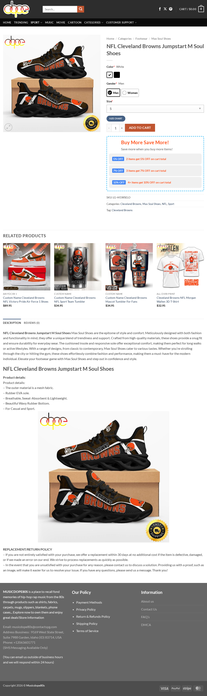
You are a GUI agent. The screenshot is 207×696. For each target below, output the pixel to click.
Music (49, 22)
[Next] (204, 280)
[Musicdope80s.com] (20, 9)
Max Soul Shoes (161, 38)
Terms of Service (87, 631)
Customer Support (120, 22)
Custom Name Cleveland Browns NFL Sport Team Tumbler (75, 299)
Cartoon (74, 22)
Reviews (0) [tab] (32, 322)
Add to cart (140, 127)
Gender (112, 83)
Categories (92, 22)
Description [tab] (12, 322)
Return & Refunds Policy (93, 616)
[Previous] (3, 280)
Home (7, 22)
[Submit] (80, 9)
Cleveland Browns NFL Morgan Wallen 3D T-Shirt (176, 299)
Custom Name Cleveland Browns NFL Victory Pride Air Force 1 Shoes (25, 299)
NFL (164, 204)
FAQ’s (145, 617)
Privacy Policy (86, 609)
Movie (60, 22)
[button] (191, 9)
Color (111, 66)
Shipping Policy (86, 623)
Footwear (141, 38)
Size (110, 101)
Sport (35, 22)
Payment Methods (89, 602)
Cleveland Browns (130, 204)
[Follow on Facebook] (160, 9)
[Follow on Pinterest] (170, 9)
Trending (21, 22)
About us (147, 601)
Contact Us (149, 609)
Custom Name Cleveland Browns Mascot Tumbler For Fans (126, 299)
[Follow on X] (165, 9)
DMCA (146, 625)
